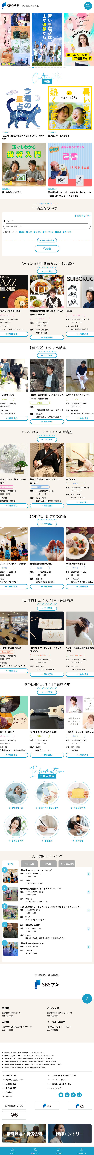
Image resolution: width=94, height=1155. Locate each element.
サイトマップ (56, 1088)
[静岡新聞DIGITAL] (14, 1106)
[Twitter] (67, 1094)
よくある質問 (11, 1088)
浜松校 (5, 1022)
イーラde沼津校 (56, 1022)
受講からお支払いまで (14, 1079)
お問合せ (9, 1096)
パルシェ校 (53, 1008)
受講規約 (9, 1092)
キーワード (8, 220)
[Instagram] (73, 1094)
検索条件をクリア (83, 215)
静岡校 (5, 1008)
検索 (48, 248)
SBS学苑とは (11, 1075)
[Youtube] (61, 1094)
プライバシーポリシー (59, 1079)
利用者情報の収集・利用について (63, 1075)
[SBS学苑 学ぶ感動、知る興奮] (19, 6)
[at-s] (79, 1094)
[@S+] (14, 1115)
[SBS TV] (47, 1106)
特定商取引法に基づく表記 (61, 1084)
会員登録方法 (11, 1084)
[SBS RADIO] (80, 1106)
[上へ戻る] (87, 999)
